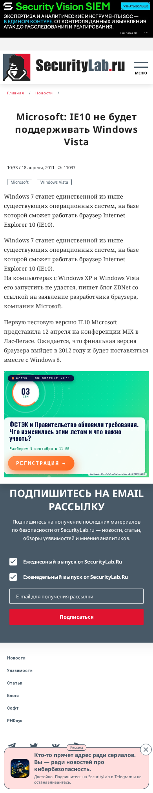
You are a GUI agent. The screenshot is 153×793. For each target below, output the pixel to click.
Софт (13, 708)
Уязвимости (20, 670)
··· (146, 32)
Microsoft (20, 182)
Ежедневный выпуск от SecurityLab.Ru (72, 561)
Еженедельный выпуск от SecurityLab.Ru (75, 576)
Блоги (13, 695)
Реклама (76, 747)
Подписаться (77, 616)
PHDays (14, 720)
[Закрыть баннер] (146, 749)
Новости (16, 658)
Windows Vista (54, 182)
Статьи (14, 683)
